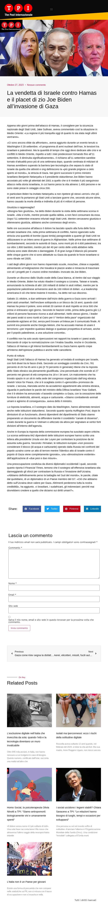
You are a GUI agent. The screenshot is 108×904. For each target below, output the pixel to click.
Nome (12, 583)
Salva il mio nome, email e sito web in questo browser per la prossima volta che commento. (51, 621)
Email (12, 595)
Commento (15, 548)
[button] (51, 9)
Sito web (13, 606)
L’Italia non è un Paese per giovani (26, 881)
